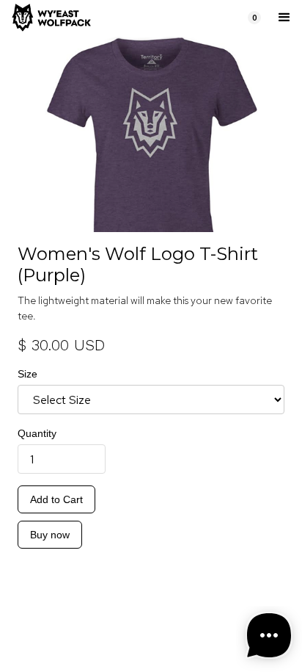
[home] (124, 18)
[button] (254, 17)
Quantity (37, 433)
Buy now (50, 535)
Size (27, 374)
